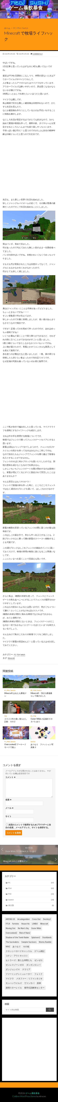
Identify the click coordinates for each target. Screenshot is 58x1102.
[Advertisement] (29, 167)
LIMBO (35, 923)
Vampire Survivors (28, 942)
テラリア (26, 969)
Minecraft (11, 658)
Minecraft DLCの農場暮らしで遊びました (41, 694)
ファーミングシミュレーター (19, 974)
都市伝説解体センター (34, 987)
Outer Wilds (36, 928)
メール (9, 808)
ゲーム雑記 (39, 951)
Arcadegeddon (23, 919)
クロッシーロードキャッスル (19, 951)
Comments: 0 (37, 54)
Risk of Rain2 (24, 933)
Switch (25, 28)
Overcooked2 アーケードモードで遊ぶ (15, 745)
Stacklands (47, 937)
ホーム (7, 28)
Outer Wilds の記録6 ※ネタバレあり (42, 720)
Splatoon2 (35, 937)
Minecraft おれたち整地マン (15, 694)
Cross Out (36, 919)
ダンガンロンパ (33, 965)
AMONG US (10, 919)
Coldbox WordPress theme (24, 1096)
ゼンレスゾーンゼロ (15, 965)
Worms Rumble (45, 942)
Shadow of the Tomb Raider (17, 937)
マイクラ (10, 978)
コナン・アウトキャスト (17, 955)
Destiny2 (47, 919)
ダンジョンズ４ (13, 969)
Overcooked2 (11, 933)
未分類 (31, 905)
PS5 (5, 716)
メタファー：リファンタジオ (29, 978)
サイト (8, 816)
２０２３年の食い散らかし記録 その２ (15, 720)
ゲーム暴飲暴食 (32, 1093)
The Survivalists (12, 942)
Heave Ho (25, 923)
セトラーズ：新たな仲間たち (19, 960)
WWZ (8, 946)
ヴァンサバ (29, 983)
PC (14, 28)
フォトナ (38, 974)
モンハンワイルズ (14, 983)
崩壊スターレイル (14, 987)
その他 (26, 946)
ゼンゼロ (38, 960)
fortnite (15, 923)
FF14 (8, 923)
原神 (39, 983)
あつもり (17, 946)
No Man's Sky (23, 928)
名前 (8, 799)
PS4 (19, 28)
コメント (10, 777)
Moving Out (10, 928)
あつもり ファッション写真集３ (42, 745)
